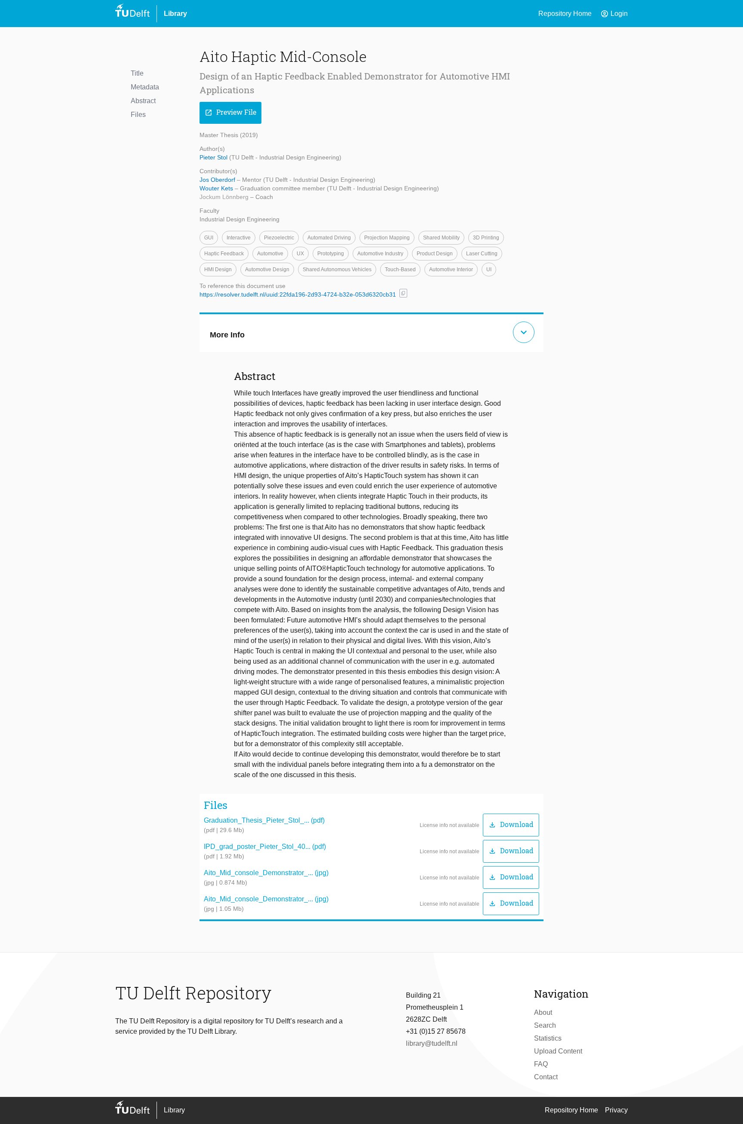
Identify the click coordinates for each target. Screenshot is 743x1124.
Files (138, 114)
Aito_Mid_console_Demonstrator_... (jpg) (266, 872)
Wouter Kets (217, 188)
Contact (546, 1077)
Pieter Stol (214, 157)
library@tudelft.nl (431, 1043)
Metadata (145, 87)
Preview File (230, 112)
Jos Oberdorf (218, 179)
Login (614, 14)
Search (545, 1025)
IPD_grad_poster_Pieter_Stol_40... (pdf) (265, 846)
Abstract (143, 100)
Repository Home (565, 13)
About (543, 1012)
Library (175, 13)
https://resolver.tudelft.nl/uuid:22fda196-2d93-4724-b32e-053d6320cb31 (298, 294)
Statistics (548, 1038)
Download (511, 825)
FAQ (541, 1064)
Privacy (616, 1110)
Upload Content (558, 1051)
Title (137, 73)
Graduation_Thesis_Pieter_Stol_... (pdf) (264, 820)
